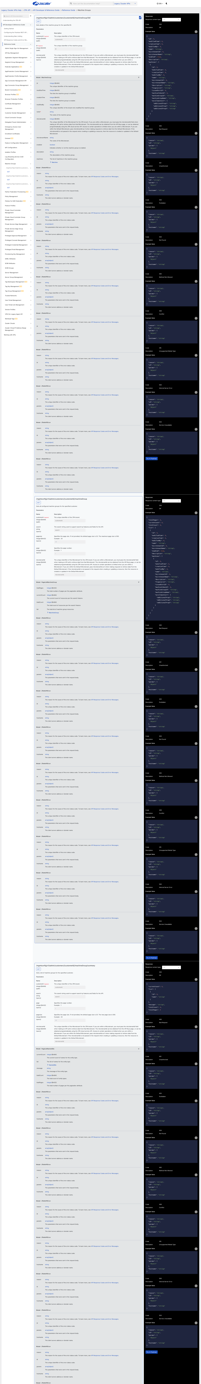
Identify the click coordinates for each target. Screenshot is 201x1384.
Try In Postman (151, 458)
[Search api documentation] (4, 16)
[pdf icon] (140, 17)
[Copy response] (196, 31)
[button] (17, 25)
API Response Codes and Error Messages (104, 176)
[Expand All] (31, 15)
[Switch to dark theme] (167, 4)
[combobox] (91, 3)
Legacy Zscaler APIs (122, 4)
